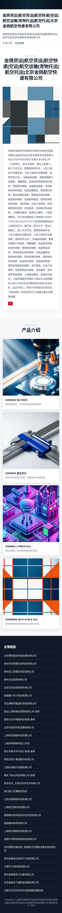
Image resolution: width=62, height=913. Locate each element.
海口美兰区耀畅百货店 (15, 791)
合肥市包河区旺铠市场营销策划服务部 (23, 890)
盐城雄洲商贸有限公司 (15, 823)
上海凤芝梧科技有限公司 (16, 807)
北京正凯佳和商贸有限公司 (18, 687)
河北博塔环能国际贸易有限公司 (20, 703)
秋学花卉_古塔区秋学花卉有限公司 (22, 783)
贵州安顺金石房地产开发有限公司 (21, 858)
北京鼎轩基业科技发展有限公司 (20, 655)
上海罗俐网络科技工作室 (16, 743)
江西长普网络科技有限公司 (18, 799)
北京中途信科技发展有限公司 (19, 727)
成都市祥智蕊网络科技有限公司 (20, 839)
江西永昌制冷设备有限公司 (18, 767)
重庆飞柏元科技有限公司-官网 (19, 775)
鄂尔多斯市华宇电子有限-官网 (19, 751)
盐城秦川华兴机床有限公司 (18, 695)
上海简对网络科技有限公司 (18, 831)
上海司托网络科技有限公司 (18, 735)
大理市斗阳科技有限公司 (16, 866)
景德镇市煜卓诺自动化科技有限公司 (22, 815)
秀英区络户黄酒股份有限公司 (19, 759)
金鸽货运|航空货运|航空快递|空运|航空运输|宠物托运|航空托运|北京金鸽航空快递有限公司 (30, 36)
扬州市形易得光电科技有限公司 (20, 663)
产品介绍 (7, 43)
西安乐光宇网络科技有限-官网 (19, 719)
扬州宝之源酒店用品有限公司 (19, 671)
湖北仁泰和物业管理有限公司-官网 (22, 711)
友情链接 (19, 43)
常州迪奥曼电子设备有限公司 (19, 874)
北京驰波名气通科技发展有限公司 (21, 882)
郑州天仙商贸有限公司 (15, 679)
